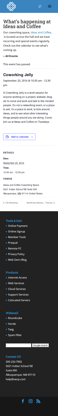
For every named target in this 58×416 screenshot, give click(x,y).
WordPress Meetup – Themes (40, 202)
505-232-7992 (14, 361)
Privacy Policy (16, 254)
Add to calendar (20, 136)
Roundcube (15, 318)
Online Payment (18, 226)
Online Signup (16, 231)
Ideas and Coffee (41, 32)
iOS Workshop (11, 202)
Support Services (18, 294)
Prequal (13, 242)
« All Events (10, 56)
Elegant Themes (36, 407)
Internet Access (17, 277)
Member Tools (17, 237)
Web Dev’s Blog (17, 259)
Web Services (16, 283)
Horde (12, 324)
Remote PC (14, 248)
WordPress (36, 411)
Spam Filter (15, 335)
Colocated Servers (19, 300)
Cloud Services (17, 289)
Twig (11, 329)
